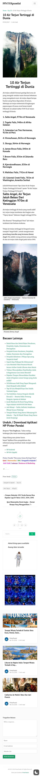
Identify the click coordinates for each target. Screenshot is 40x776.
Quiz (4, 460)
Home (4, 10)
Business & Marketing (27, 463)
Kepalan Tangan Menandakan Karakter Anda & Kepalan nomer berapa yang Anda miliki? (22, 378)
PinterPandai (13, 638)
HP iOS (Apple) (12, 452)
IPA (19, 460)
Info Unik (6, 463)
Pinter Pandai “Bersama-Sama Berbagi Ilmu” (20, 458)
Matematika (12, 460)
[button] (36, 772)
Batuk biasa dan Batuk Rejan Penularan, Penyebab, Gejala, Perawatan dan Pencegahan (21, 346)
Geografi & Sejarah (29, 460)
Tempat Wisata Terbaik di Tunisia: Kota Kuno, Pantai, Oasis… (19, 631)
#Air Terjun (7, 488)
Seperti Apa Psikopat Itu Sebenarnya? (20, 362)
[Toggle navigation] (34, 3)
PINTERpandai (12, 3)
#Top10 (14, 488)
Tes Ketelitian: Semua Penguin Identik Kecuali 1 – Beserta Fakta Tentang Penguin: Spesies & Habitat (20, 396)
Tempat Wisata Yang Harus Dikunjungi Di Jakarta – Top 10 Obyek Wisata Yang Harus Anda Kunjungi (22, 415)
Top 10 (10, 10)
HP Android (11, 450)
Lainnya (14, 463)
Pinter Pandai (9, 476)
